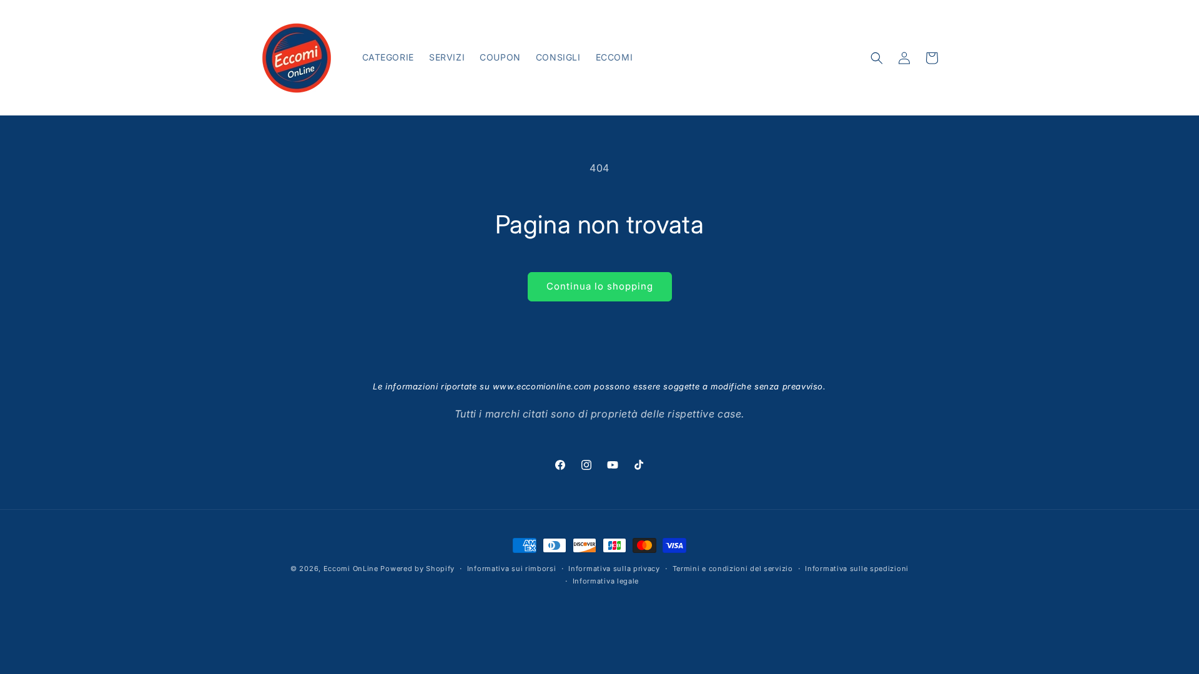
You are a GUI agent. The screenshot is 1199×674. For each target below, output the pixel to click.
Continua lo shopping (599, 286)
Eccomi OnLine (350, 568)
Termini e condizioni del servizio (733, 568)
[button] (877, 58)
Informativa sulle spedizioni (857, 568)
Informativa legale (606, 581)
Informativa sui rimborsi (511, 568)
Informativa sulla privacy (614, 568)
